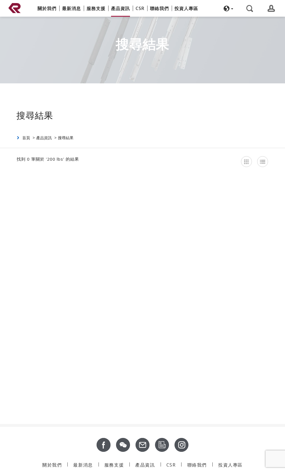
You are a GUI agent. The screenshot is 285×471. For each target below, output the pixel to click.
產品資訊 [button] (120, 8)
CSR (140, 8)
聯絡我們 (159, 8)
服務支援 (96, 8)
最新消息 (71, 8)
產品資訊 (44, 137)
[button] (228, 8)
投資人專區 (186, 8)
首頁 (26, 137)
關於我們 (47, 8)
